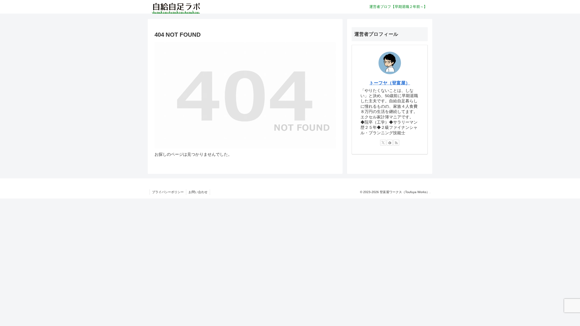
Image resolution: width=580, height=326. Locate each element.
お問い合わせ (198, 192)
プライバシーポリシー (168, 192)
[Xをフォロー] (383, 143)
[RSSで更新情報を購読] (396, 143)
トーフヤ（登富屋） (389, 82)
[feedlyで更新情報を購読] (390, 143)
